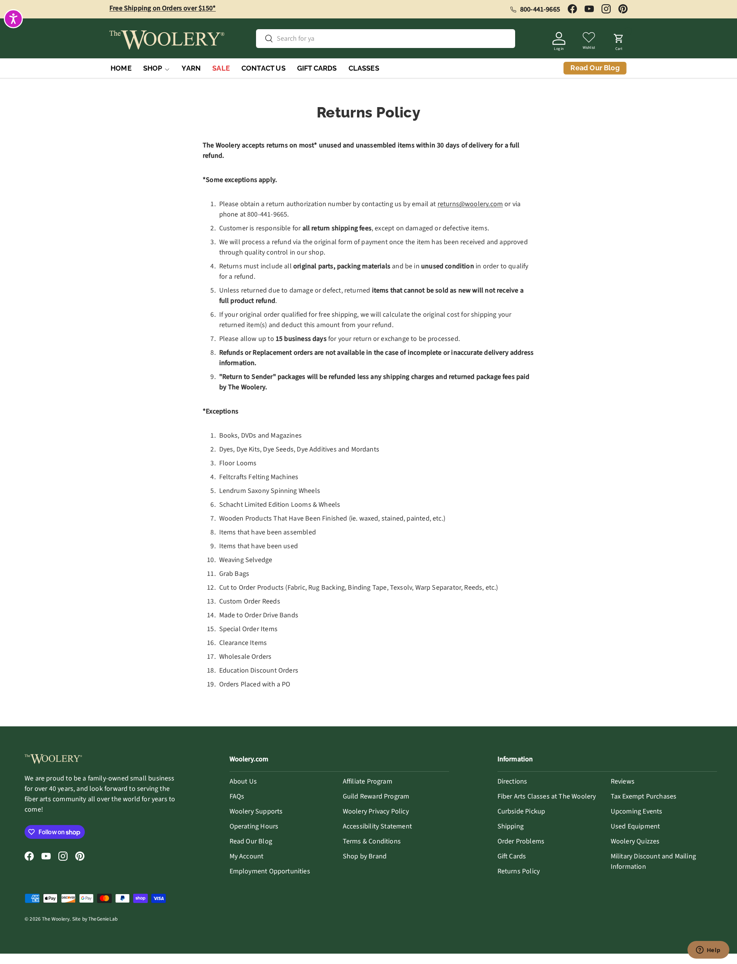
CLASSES (364, 68)
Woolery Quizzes (635, 841)
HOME (121, 68)
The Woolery (55, 919)
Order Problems (521, 841)
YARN (191, 68)
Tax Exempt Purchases (644, 796)
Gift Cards (511, 856)
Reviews (623, 781)
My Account (247, 856)
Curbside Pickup (521, 811)
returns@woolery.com (470, 204)
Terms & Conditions (372, 841)
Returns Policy (518, 871)
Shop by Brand (365, 856)
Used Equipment (635, 826)
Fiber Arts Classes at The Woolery (546, 796)
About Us (243, 781)
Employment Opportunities (270, 871)
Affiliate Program (367, 781)
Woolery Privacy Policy (376, 811)
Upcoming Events (637, 811)
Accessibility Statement (377, 826)
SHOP (152, 68)
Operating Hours (254, 826)
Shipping (510, 826)
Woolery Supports (256, 811)
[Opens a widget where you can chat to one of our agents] (708, 950)
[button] (618, 40)
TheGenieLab (102, 919)
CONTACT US (263, 68)
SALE (221, 68)
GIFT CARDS (317, 68)
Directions (512, 781)
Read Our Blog (251, 841)
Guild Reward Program (376, 796)
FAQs (237, 796)
